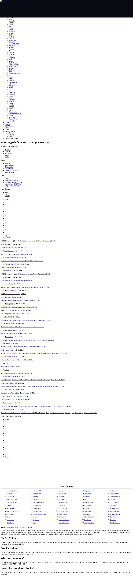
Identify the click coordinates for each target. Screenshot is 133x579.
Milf (10, 84)
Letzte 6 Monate (10, 172)
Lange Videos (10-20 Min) (13, 184)
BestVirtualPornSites (38, 502)
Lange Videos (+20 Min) (12, 186)
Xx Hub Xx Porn (115, 514)
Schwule (11, 101)
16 (5, 222)
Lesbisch (11, 80)
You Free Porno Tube (13, 511)
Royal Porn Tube (12, 499)
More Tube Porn (89, 517)
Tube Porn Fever (63, 508)
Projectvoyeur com (12, 491)
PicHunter (113, 520)
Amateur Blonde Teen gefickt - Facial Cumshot (18, 393)
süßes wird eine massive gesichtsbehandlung (17, 254)
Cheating (11, 37)
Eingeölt (11, 52)
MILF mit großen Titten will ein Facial (15, 313)
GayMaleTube (37, 505)
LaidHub (61, 491)
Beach (10, 26)
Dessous (11, 47)
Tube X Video (88, 511)
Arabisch (11, 21)
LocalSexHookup (115, 523)
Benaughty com (114, 508)
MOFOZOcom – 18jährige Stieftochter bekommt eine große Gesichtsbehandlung (28, 241)
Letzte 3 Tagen (9, 165)
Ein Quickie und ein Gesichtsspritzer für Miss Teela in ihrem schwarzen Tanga (27, 340)
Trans (10, 136)
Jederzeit (7, 163)
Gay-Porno (12, 117)
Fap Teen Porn (114, 517)
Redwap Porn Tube (64, 523)
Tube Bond (62, 499)
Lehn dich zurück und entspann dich (14, 247)
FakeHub (86, 508)
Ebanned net (62, 505)
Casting (11, 35)
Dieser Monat (9, 168)
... (5, 202)
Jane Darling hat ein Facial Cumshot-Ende (16, 373)
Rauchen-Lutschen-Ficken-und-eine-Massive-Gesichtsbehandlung (23, 347)
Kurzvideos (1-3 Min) (11, 180)
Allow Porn (87, 493)
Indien (10, 72)
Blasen (11, 30)
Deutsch (11, 49)
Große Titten (12, 66)
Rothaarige (12, 94)
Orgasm (11, 87)
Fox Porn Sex (88, 505)
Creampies (12, 42)
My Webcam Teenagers (39, 514)
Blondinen (12, 31)
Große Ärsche (13, 63)
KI (9, 75)
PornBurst (87, 496)
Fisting (11, 56)
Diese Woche (9, 167)
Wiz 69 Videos (63, 514)
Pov (10, 91)
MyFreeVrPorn (88, 502)
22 (5, 232)
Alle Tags (12, 121)
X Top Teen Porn (89, 523)
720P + (7, 194)
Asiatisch (11, 23)
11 (5, 213)
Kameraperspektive (14, 73)
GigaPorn (112, 499)
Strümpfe (11, 107)
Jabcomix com (37, 493)
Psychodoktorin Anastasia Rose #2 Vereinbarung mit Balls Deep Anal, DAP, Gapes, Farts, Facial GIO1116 (36, 406)
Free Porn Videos (37, 491)
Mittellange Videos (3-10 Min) (14, 182)
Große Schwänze (14, 65)
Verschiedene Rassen (15, 114)
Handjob (11, 68)
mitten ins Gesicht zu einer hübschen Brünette (17, 360)
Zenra (8, 517)
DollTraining (10, 496)
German (11, 61)
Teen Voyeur (87, 520)
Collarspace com (114, 502)
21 (5, 230)
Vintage (11, 115)
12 (5, 215)
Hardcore (11, 70)
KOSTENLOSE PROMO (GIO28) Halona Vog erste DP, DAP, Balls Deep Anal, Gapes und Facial (34, 353)
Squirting (11, 105)
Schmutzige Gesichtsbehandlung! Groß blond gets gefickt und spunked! (25, 287)
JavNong (35, 496)
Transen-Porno (13, 119)
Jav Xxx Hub (62, 493)
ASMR (11, 24)
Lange (7, 155)
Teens (10, 108)
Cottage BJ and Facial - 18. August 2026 (15, 399)
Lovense (35, 517)
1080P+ (7, 196)
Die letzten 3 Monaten (11, 170)
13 (5, 216)
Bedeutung (8, 150)
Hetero (11, 133)
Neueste (7, 151)
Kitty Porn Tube (114, 511)
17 (5, 223)
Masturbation (13, 82)
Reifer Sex (12, 93)
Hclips (34, 523)
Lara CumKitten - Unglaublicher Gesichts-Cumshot (19, 307)
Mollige (11, 86)
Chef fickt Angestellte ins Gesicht (13, 267)
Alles (6, 179)
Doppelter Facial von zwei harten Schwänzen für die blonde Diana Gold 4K (26, 320)
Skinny (11, 103)
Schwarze (12, 100)
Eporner (9, 505)
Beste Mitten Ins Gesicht (10, 366)
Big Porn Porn (37, 508)
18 (5, 225)
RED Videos (9, 126)
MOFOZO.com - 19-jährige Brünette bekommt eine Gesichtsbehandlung (25, 274)
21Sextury (10, 493)
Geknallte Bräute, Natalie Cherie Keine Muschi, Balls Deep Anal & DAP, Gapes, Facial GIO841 (33, 380)
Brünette (11, 33)
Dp (10, 51)
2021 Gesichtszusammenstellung (13, 294)
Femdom (11, 54)
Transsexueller (13, 112)
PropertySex (87, 491)
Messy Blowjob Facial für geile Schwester (16, 280)
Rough (11, 96)
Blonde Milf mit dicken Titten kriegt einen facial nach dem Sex (22, 327)
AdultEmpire (10, 523)
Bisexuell (11, 28)
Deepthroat (12, 45)
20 (5, 229)
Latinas (11, 79)
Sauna (10, 98)
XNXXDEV (10, 514)
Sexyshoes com (63, 502)
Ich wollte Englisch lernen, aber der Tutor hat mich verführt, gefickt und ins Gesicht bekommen (32, 386)
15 (5, 220)
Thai (10, 110)
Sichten (7, 157)
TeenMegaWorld (114, 493)
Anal (10, 19)
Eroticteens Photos (64, 520)
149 (6, 236)
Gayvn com (36, 520)
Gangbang (12, 58)
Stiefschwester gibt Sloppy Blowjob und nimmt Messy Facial (22, 261)
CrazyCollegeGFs (115, 496)
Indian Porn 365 (63, 511)
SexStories (113, 491)
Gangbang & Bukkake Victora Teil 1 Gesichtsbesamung (20, 300)
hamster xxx (10, 520)
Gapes (10, 59)
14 (5, 218)
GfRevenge (113, 505)
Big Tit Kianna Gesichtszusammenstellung (16, 333)
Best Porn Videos (12, 502)
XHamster (61, 517)
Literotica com (37, 511)
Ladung (11, 77)
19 (5, 227)
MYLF (86, 499)
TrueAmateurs (11, 508)
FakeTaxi (86, 514)
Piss (10, 89)
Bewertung (8, 153)
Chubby (11, 38)
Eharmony (61, 496)
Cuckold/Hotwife (14, 44)
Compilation (12, 40)
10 (5, 211)
